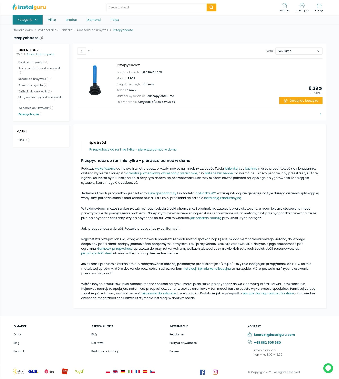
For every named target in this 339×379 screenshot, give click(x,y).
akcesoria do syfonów (159, 293)
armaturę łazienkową (143, 173)
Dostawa (97, 343)
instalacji (190, 268)
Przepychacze (30, 114)
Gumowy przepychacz (115, 248)
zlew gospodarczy (162, 193)
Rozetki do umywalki (34, 79)
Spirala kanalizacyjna (214, 268)
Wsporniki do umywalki (35, 108)
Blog (16, 343)
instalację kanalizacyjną (222, 198)
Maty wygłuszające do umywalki (40, 99)
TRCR (23, 140)
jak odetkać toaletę (205, 218)
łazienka (231, 168)
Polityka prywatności (183, 343)
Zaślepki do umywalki (35, 91)
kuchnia (251, 168)
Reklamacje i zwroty (104, 351)
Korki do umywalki (33, 62)
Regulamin (177, 334)
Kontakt (19, 351)
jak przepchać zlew (96, 253)
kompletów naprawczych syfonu (268, 293)
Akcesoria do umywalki (41, 54)
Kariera (174, 351)
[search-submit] (211, 7)
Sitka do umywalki (32, 85)
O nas (18, 334)
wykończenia (105, 168)
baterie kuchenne (219, 173)
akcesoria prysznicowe (179, 173)
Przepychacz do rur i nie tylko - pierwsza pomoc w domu (133, 149)
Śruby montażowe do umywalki (39, 70)
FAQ (94, 334)
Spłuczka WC (206, 193)
